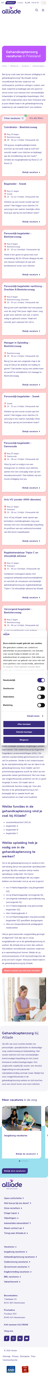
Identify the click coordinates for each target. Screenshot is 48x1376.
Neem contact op (13, 1228)
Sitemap (7, 1356)
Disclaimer (25, 1356)
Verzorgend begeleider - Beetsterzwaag (18, 610)
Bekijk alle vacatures (15, 1170)
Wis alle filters (36, 118)
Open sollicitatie (13, 1198)
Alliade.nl (10, 3)
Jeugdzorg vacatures (15, 1135)
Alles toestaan (24, 724)
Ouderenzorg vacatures (16, 1261)
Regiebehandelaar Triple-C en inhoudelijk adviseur (21, 554)
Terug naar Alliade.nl (15, 1233)
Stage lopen (10, 1213)
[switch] (41, 688)
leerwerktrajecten (33, 956)
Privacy (15, 1356)
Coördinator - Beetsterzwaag (20, 127)
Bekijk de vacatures (26, 1153)
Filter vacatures (12, 118)
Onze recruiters (12, 1208)
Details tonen (33, 716)
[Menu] (42, 10)
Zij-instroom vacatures (16, 1266)
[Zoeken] (36, 10)
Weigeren (24, 740)
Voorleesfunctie (10, 1360)
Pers (33, 1356)
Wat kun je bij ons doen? (17, 1203)
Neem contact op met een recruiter (22, 970)
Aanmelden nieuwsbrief (16, 1223)
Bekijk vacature (30, 172)
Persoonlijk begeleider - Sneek (21, 396)
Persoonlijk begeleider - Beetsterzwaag (18, 235)
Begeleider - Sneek (15, 183)
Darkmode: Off (43, 2)
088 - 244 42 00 (33, 3)
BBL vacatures (11, 1276)
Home (4, 66)
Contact (20, 3)
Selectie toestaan (24, 732)
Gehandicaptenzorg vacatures (19, 1256)
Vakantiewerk (11, 1281)
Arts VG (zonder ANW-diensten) (22, 499)
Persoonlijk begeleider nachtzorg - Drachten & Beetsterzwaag (23, 288)
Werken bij (14, 66)
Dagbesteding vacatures (17, 1271)
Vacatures (25, 66)
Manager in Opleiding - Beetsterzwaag (17, 344)
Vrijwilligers (10, 1218)
